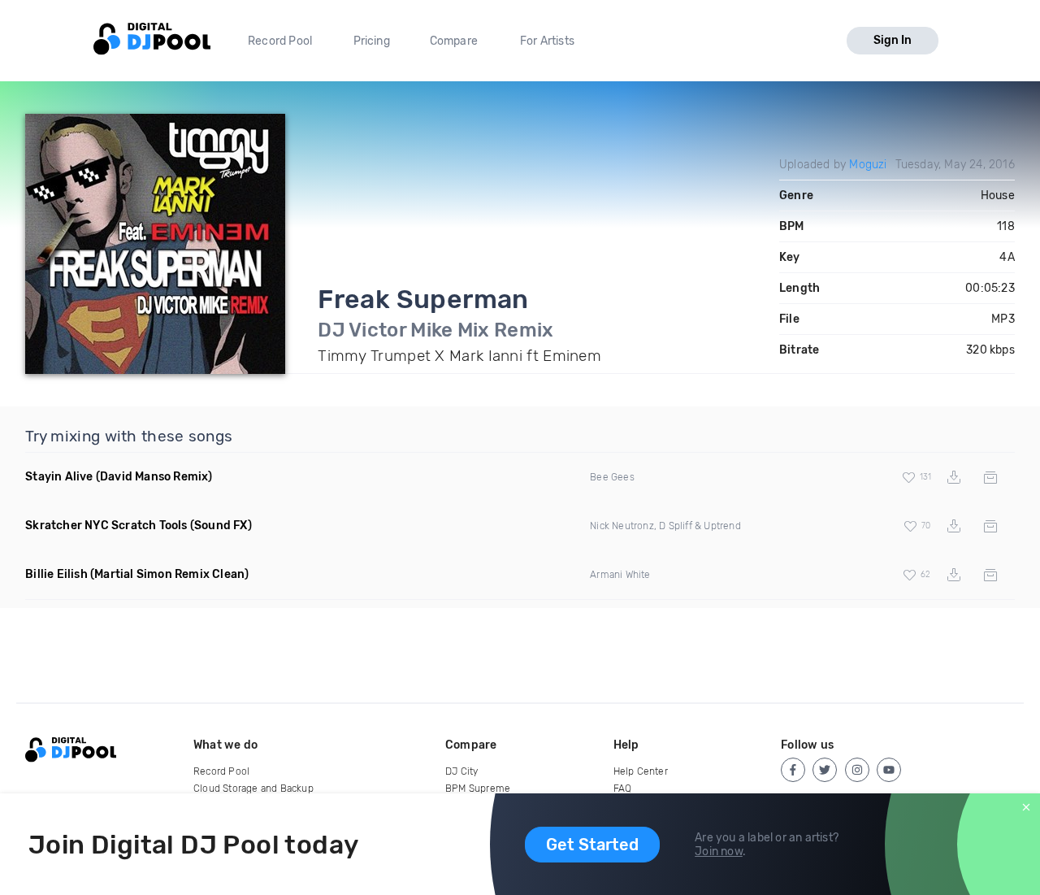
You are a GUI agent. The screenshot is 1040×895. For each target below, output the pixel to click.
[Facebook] (793, 770)
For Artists (547, 41)
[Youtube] (889, 770)
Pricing (371, 41)
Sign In (892, 40)
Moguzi (867, 165)
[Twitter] (824, 770)
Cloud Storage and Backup (253, 788)
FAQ (622, 788)
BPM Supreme (477, 788)
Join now (719, 851)
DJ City (461, 771)
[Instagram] (857, 770)
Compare (454, 41)
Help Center (640, 771)
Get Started (592, 844)
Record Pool (280, 41)
